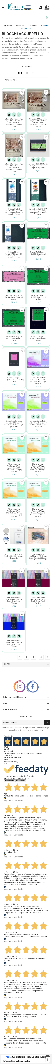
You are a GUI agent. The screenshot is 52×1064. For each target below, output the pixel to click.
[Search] (47, 17)
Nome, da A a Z (26, 80)
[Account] (41, 8)
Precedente (9, 781)
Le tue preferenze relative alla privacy (27, 1057)
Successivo (20, 781)
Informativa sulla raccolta (16, 1061)
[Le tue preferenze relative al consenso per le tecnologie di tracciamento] (47, 1059)
